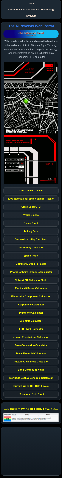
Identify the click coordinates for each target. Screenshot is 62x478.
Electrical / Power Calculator (31, 288)
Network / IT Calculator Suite (31, 280)
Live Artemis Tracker (31, 190)
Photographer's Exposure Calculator (31, 272)
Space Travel (31, 255)
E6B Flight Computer (31, 329)
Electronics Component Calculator (31, 296)
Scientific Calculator (31, 321)
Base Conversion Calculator (31, 345)
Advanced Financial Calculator (31, 361)
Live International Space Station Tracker (31, 198)
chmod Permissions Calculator (31, 337)
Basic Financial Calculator (31, 353)
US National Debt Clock (31, 394)
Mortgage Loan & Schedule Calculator (31, 378)
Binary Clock (31, 223)
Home (31, 3)
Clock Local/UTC (31, 207)
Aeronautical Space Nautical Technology (31, 9)
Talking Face (31, 231)
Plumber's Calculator (31, 312)
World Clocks (31, 215)
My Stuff (31, 16)
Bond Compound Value (31, 369)
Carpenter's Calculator (31, 304)
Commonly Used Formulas (31, 264)
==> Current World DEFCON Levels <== (31, 409)
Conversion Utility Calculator (31, 239)
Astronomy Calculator (31, 247)
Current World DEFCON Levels (31, 386)
